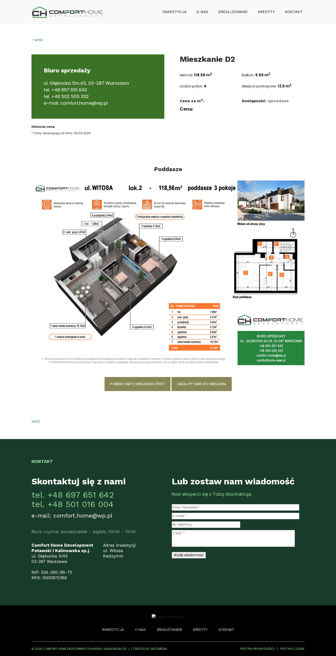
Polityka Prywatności (257, 649)
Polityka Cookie (292, 649)
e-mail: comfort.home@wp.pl (71, 515)
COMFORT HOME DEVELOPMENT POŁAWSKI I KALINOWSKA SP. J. (86, 649)
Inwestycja (174, 12)
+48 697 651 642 (69, 90)
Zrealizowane (233, 12)
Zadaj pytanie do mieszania (201, 383)
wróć (35, 421)
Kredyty (266, 12)
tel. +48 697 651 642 (72, 495)
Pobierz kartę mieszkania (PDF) (137, 383)
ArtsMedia (159, 649)
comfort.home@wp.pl (84, 103)
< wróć (37, 39)
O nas (202, 12)
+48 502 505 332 (70, 96)
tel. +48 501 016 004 (72, 504)
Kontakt (294, 12)
